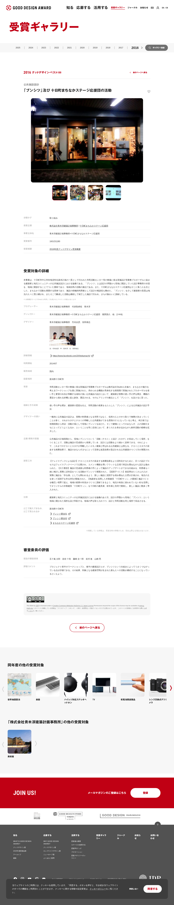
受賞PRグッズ (76, 848)
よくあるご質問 (48, 858)
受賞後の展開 (76, 841)
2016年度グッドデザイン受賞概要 (65, 249)
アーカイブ (17, 854)
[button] (60, 192)
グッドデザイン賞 (19, 847)
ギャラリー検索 (159, 48)
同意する (153, 888)
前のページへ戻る (140, 73)
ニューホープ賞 (48, 854)
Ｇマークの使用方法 (78, 845)
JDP (37, 606)
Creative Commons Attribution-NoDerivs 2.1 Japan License (73, 606)
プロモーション (76, 852)
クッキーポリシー (98, 889)
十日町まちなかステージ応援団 (94, 226)
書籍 (14, 858)
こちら (30, 611)
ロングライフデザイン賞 (52, 851)
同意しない (133, 889)
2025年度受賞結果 (19, 851)
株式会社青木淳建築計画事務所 (64, 226)
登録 (145, 792)
